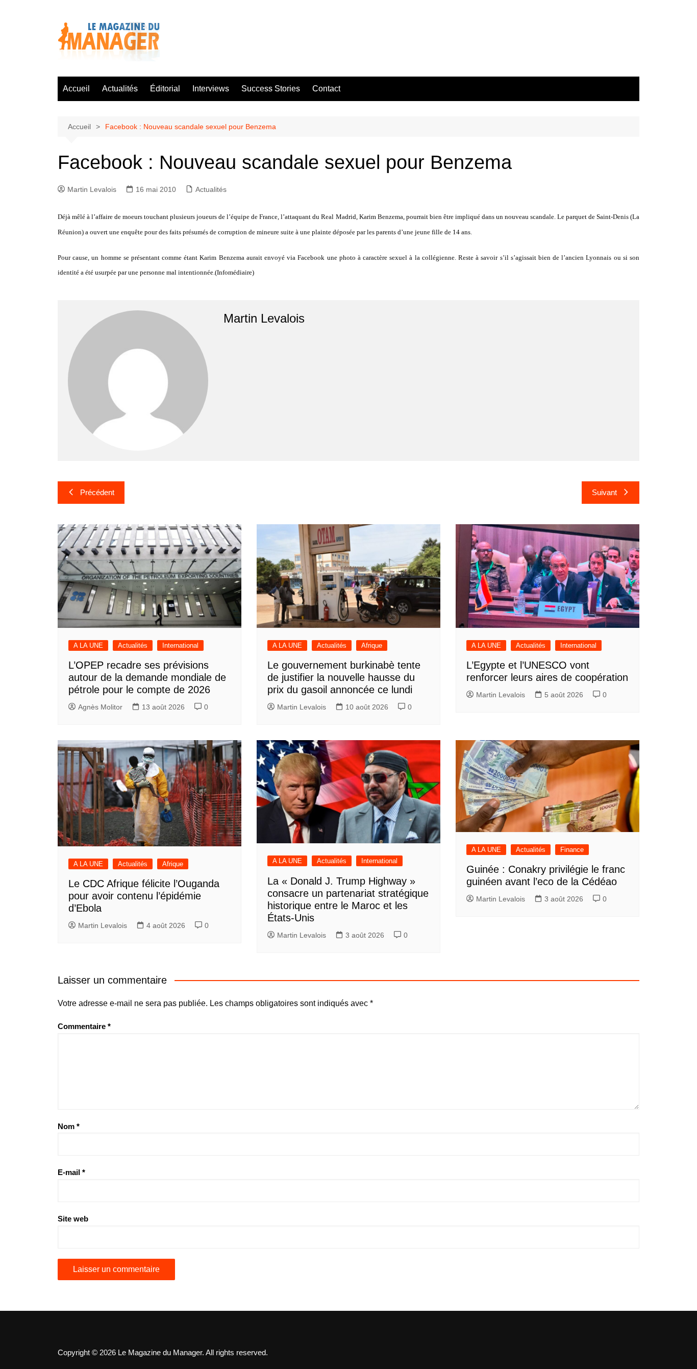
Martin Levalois (91, 189)
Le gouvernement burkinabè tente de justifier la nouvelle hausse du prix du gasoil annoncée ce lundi (343, 677)
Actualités (120, 88)
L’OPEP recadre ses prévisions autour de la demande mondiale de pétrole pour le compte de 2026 (147, 677)
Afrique (371, 645)
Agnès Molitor (100, 707)
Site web (73, 1218)
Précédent (97, 492)
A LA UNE (88, 645)
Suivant (604, 492)
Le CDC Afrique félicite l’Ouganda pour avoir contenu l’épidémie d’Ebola (143, 896)
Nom (69, 1126)
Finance (572, 849)
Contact (326, 88)
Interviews (210, 88)
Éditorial (165, 88)
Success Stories (270, 88)
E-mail (71, 1172)
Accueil (76, 88)
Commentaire (84, 1026)
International (180, 645)
